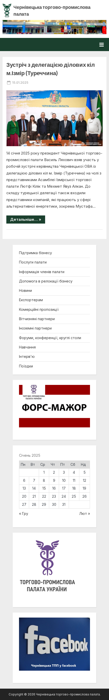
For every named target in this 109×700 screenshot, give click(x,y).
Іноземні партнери (35, 328)
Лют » (84, 513)
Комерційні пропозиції (39, 309)
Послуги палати (33, 262)
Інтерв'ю (27, 356)
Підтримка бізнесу (35, 253)
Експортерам (31, 300)
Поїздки (26, 366)
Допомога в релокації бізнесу (45, 281)
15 (44, 488)
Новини (25, 290)
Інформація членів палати (41, 272)
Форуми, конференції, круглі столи (50, 338)
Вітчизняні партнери (37, 319)
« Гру (23, 513)
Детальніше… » (27, 220)
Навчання (27, 347)
